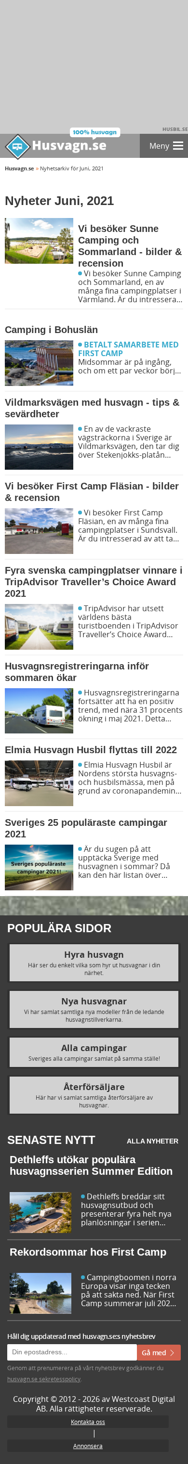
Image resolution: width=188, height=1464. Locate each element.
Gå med (155, 1352)
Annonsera (88, 1446)
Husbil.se (175, 129)
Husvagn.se (19, 168)
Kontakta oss (88, 1421)
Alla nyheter (152, 1141)
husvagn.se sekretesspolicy (44, 1379)
